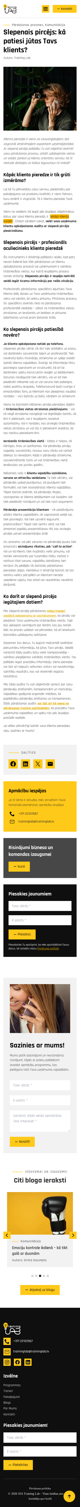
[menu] (45, 9)
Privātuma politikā (48, 948)
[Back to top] (69, 1496)
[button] (7, 1235)
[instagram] (7, 1362)
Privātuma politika (40, 1488)
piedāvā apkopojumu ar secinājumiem (29, 615)
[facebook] (17, 1362)
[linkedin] (28, 1362)
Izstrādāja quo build (40, 1498)
